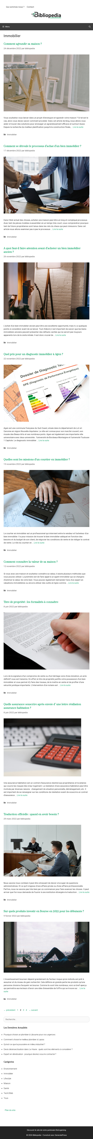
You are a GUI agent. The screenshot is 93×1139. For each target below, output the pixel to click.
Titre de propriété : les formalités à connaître (31, 602)
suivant (33, 1010)
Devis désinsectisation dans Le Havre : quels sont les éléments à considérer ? (38, 1049)
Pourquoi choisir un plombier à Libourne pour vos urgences (29, 1034)
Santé (6, 1088)
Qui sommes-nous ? (15, 7)
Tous (6, 1098)
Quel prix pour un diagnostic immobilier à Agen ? (33, 354)
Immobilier (12, 134)
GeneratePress (61, 1135)
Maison (7, 1083)
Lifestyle (7, 1078)
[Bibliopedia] (46, 15)
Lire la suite (78, 127)
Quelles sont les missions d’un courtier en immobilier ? (37, 459)
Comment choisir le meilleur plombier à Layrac (24, 1039)
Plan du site (10, 1110)
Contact (30, 7)
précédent (9, 1010)
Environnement (10, 1069)
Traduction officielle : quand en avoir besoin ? (31, 814)
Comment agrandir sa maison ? (23, 43)
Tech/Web (8, 1093)
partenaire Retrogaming (56, 1130)
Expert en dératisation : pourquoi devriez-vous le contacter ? (30, 1054)
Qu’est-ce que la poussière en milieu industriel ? (24, 1044)
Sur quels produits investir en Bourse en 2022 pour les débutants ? (44, 911)
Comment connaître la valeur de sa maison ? (31, 561)
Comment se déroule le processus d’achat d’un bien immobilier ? (42, 146)
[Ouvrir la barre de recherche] (89, 26)
